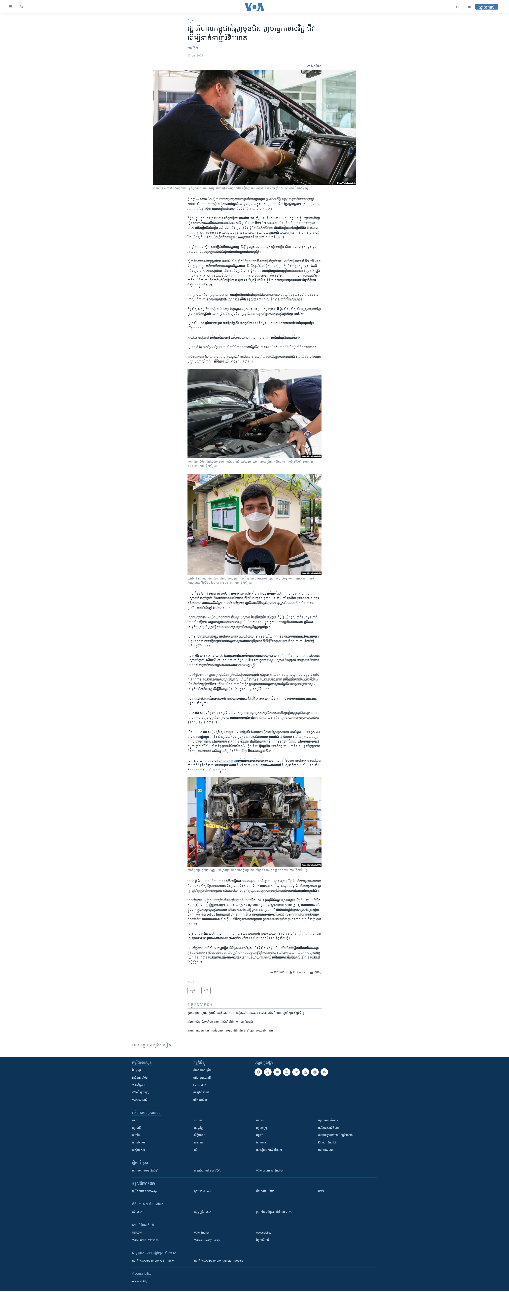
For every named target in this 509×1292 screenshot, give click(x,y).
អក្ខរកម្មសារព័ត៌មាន (328, 1120)
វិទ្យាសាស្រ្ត (261, 1127)
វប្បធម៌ (259, 1135)
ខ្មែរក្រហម (261, 1142)
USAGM (137, 1232)
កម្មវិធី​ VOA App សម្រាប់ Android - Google (218, 1260)
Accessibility (263, 1232)
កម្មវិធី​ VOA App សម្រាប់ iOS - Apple (153, 1260)
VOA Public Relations (145, 1239)
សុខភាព (198, 1142)
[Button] (314, 65)
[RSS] (305, 1072)
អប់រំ (196, 1149)
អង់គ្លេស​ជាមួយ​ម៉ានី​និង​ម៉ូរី (145, 1170)
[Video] (469, 7)
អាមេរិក (136, 1135)
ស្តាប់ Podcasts (203, 1191)
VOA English (202, 1232)
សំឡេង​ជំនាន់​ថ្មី (201, 1092)
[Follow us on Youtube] (277, 1072)
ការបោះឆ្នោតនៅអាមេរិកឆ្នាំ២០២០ (335, 1135)
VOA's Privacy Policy (207, 1239)
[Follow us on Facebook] (258, 1072)
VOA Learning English (270, 1170)
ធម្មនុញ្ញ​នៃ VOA (202, 1211)
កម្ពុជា (190, 19)
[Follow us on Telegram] (296, 1072)
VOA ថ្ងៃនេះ (138, 1085)
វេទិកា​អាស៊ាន (200, 1099)
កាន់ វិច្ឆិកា (192, 48)
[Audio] (457, 7)
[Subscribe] (324, 1072)
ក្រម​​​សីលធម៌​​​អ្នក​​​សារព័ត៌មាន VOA (273, 1211)
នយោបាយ (199, 1120)
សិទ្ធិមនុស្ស (199, 1135)
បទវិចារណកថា (326, 1149)
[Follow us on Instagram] (286, 1072)
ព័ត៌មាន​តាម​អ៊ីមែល (265, 1191)
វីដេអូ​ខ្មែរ (136, 1070)
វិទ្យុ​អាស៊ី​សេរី (262, 1239)
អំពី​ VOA (137, 1211)
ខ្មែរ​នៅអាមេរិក (139, 1142)
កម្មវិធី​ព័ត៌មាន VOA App (145, 1191)
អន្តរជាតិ (136, 1127)
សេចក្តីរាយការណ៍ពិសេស (269, 1149)
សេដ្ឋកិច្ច (198, 1127)
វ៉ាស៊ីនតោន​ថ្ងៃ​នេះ (141, 1077)
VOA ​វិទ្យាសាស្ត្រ (140, 1092)
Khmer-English (327, 1142)
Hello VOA (199, 1085)
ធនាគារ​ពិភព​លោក (227, 760)
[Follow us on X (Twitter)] (267, 1072)
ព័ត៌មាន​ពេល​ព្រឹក (202, 1070)
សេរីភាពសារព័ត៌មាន (328, 1127)
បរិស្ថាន (260, 1120)
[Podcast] (315, 1072)
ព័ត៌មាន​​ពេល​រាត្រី (202, 1077)
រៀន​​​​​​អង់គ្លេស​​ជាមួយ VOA (207, 1170)
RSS (321, 1191)
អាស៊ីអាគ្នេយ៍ (138, 1149)
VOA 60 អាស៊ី (140, 1099)
